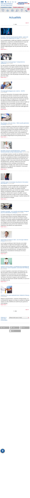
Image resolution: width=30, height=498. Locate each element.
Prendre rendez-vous (18, 7)
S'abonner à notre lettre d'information (4, 319)
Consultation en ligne (6, 7)
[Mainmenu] (2, 2)
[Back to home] (22, 3)
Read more (3, 49)
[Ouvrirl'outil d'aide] (3, 451)
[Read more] (6, 31)
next (26, 23)
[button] (4, 327)
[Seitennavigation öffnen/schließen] (28, 9)
